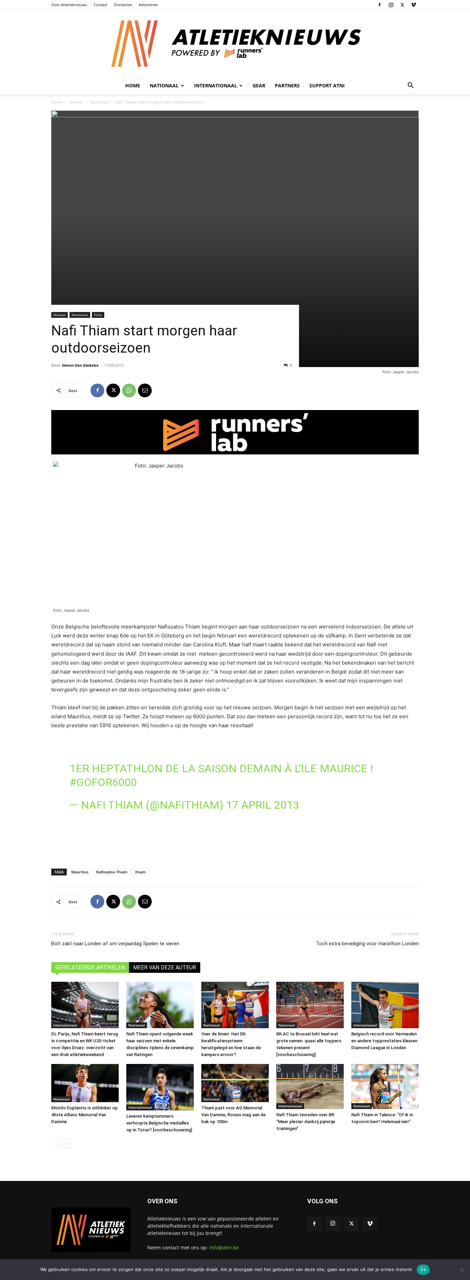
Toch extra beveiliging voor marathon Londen (367, 943)
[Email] (145, 390)
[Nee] (461, 1269)
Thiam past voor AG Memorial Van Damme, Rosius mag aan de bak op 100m (233, 1114)
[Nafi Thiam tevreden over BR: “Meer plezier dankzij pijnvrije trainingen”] (310, 1086)
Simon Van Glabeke (80, 365)
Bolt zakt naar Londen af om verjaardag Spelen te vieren (115, 943)
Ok (423, 1269)
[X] (402, 5)
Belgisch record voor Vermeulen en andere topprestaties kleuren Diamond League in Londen (384, 1040)
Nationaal (99, 102)
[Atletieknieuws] (235, 43)
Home (132, 85)
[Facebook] (379, 5)
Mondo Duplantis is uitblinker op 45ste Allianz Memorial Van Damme (84, 1114)
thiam (140, 871)
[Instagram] (391, 5)
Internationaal (65, 1025)
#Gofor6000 (103, 782)
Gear (259, 85)
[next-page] (66, 1143)
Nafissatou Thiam (112, 871)
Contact (100, 4)
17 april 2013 (262, 804)
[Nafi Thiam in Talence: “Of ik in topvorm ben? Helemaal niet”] (385, 1086)
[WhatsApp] (129, 390)
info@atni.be (224, 1247)
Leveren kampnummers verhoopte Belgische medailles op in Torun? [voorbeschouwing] (159, 1123)
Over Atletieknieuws (69, 4)
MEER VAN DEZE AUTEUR (164, 967)
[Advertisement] (235, 840)
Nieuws (77, 102)
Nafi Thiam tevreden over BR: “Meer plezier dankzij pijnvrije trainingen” (305, 1121)
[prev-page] (55, 1143)
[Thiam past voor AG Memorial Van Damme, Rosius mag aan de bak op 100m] (235, 1083)
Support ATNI (327, 85)
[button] (410, 86)
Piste (98, 314)
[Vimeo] (413, 5)
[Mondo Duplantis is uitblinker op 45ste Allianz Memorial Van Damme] (85, 1083)
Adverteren (148, 4)
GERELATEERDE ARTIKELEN (90, 967)
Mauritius (79, 871)
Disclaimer (123, 4)
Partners (287, 85)
